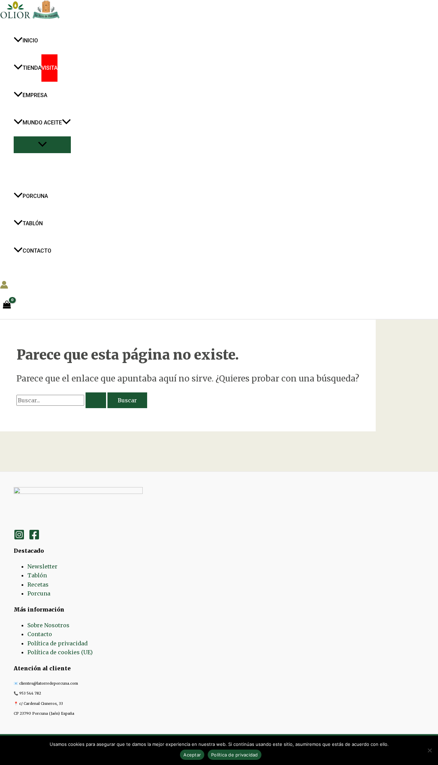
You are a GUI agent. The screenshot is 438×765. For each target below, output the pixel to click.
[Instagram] (19, 538)
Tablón (37, 575)
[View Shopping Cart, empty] (7, 305)
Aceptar (192, 754)
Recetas (38, 584)
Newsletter (42, 566)
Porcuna (38, 593)
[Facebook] (34, 538)
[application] (66, 122)
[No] (429, 750)
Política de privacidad (57, 643)
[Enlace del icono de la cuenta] (4, 286)
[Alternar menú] (42, 144)
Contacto (39, 634)
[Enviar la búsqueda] (96, 400)
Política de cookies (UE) (60, 652)
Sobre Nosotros (48, 625)
